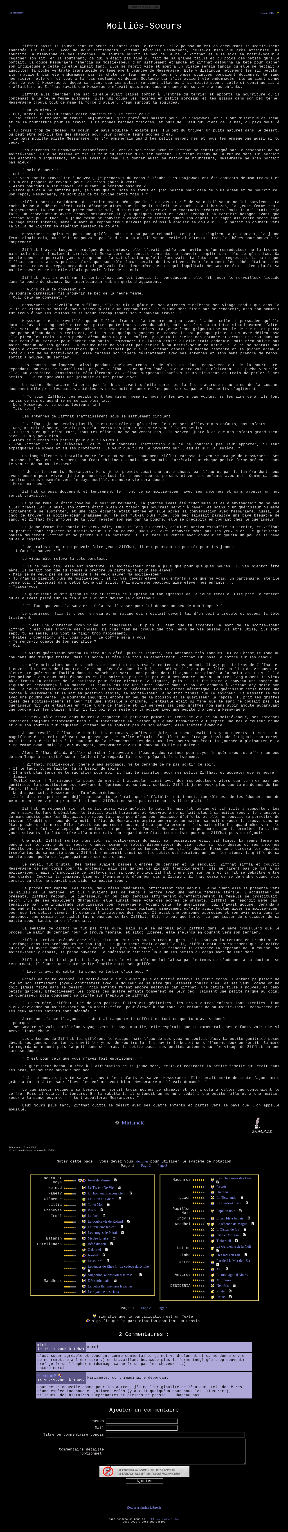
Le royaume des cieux (103, 1292)
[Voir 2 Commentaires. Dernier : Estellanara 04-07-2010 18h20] (108, 1261)
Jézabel (93, 1255)
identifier (141, 1161)
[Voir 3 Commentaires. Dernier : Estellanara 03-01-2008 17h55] (104, 1216)
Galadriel (94, 1249)
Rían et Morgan (227, 1235)
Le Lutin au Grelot (101, 1199)
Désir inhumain (99, 1281)
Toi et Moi (95, 1204)
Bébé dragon (97, 1244)
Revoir (221, 1187)
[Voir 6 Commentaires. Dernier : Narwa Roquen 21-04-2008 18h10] (217, 1182)
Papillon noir (225, 1211)
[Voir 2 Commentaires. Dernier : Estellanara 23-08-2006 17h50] (245, 1229)
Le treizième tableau (102, 1227)
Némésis (222, 1285)
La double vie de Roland (105, 1221)
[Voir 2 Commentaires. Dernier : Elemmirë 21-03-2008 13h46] (122, 1233)
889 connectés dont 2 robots (164, 1519)
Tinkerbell (223, 1241)
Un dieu (222, 1192)
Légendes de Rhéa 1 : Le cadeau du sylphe (118, 1266)
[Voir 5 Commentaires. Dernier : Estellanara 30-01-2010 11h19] (89, 1270)
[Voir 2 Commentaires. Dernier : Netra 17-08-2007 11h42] (131, 1193)
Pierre (92, 1210)
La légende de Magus (231, 1224)
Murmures (223, 1280)
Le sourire (95, 1261)
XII (218, 1269)
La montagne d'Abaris (232, 1275)
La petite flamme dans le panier (110, 1286)
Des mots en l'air (228, 1255)
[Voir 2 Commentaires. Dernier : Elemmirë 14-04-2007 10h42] (108, 1204)
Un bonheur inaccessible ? (106, 1193)
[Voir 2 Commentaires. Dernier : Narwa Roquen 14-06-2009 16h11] (114, 1238)
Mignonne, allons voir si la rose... (111, 1275)
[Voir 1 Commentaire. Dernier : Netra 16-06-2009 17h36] (249, 1218)
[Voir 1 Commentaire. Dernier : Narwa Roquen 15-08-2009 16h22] (217, 1265)
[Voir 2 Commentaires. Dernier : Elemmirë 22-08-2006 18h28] (244, 1235)
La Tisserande (226, 1197)
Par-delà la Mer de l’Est (233, 1260)
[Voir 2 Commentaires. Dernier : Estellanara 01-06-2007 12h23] (246, 1255)
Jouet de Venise (99, 1180)
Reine (220, 1297)
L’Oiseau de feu (227, 1229)
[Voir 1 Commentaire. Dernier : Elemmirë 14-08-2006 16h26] (230, 1291)
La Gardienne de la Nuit (233, 1246)
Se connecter (16, 12)
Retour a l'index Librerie (144, 1507)
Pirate (220, 1291)
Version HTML (268, 13)
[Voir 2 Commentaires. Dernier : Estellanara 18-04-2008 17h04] (242, 1197)
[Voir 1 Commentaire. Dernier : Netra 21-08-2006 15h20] (230, 1297)
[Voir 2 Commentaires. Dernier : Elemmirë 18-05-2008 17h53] (122, 1227)
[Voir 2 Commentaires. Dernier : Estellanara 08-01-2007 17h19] (115, 1281)
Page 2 (146, 1165)
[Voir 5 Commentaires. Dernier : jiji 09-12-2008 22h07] (141, 1275)
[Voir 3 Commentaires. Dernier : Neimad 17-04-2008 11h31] (119, 1188)
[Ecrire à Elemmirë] (59, 1375)
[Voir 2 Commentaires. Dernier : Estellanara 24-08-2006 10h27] (253, 1224)
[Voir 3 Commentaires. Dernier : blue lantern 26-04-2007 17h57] (234, 1285)
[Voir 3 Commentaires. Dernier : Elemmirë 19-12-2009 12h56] (104, 1255)
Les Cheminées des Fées (233, 1178)
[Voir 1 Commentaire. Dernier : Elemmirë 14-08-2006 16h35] (236, 1241)
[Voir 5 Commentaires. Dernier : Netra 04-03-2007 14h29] (115, 1180)
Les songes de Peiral (102, 1233)
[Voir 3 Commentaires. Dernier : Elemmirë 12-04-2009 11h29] (106, 1249)
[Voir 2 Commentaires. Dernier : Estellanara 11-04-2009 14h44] (111, 1244)
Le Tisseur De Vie (101, 1188)
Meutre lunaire (98, 1238)
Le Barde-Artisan (228, 1203)
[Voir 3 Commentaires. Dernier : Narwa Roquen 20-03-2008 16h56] (120, 1199)
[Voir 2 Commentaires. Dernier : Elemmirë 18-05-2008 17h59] (128, 1221)
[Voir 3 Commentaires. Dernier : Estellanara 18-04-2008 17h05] (247, 1203)
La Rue (93, 1216)
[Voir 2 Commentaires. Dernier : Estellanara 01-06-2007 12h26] (217, 1250)
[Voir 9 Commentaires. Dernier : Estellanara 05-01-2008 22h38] (102, 1210)
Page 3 (162, 1165)
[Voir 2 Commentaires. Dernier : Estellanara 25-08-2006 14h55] (240, 1211)
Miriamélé (133, 1123)
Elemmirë (46, 1375)
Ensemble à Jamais (229, 1218)
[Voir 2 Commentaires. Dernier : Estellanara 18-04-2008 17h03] (227, 1269)
